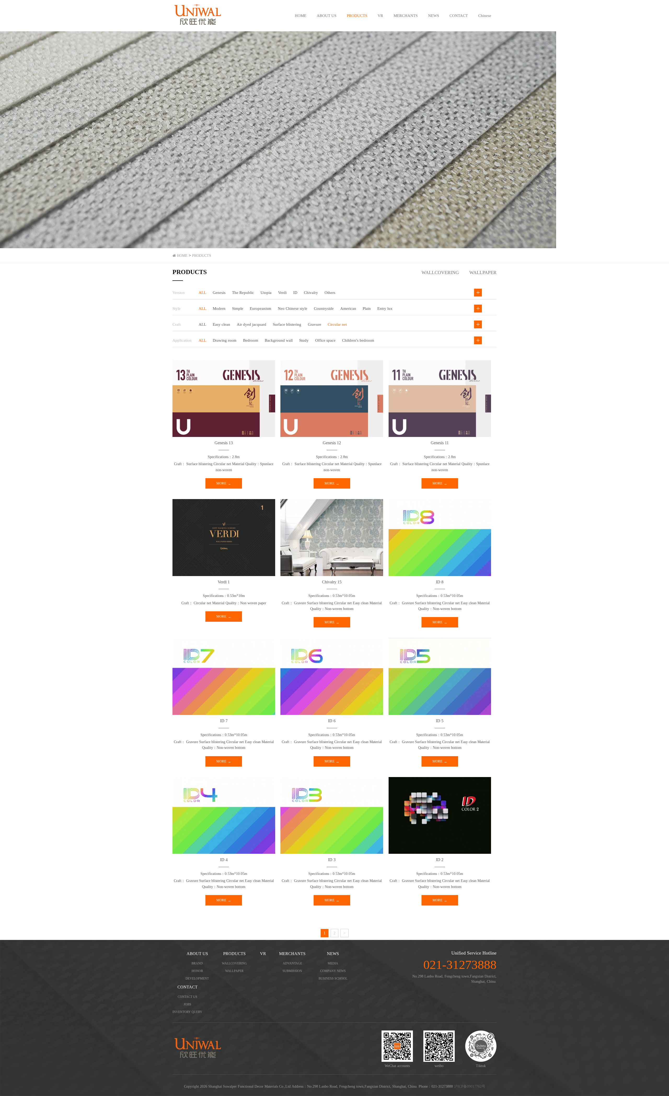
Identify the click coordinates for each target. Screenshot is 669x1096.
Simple (237, 308)
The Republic (243, 293)
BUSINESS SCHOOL (333, 978)
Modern (219, 308)
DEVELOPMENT (197, 978)
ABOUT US (326, 16)
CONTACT (458, 16)
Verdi (282, 293)
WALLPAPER (483, 272)
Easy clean (221, 324)
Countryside (324, 308)
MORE (221, 483)
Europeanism (260, 308)
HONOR (197, 971)
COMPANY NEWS (333, 971)
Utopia (266, 293)
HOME (300, 16)
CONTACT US (187, 997)
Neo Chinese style (292, 308)
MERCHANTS (406, 16)
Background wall (279, 340)
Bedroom (250, 340)
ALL (202, 293)
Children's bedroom (358, 340)
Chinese (484, 16)
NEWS (433, 16)
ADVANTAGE (292, 963)
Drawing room (225, 340)
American (348, 308)
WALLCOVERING (440, 272)
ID (295, 293)
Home (182, 256)
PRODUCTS (357, 16)
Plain (367, 308)
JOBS (187, 1004)
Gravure (314, 324)
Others (330, 293)
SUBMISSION (292, 971)
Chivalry (311, 293)
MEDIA (333, 963)
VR (380, 16)
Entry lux (385, 308)
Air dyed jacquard (251, 324)
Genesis (219, 293)
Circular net (337, 324)
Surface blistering (287, 324)
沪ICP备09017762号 (469, 1086)
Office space (325, 340)
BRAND (197, 963)
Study (304, 340)
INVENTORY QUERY (187, 1012)
